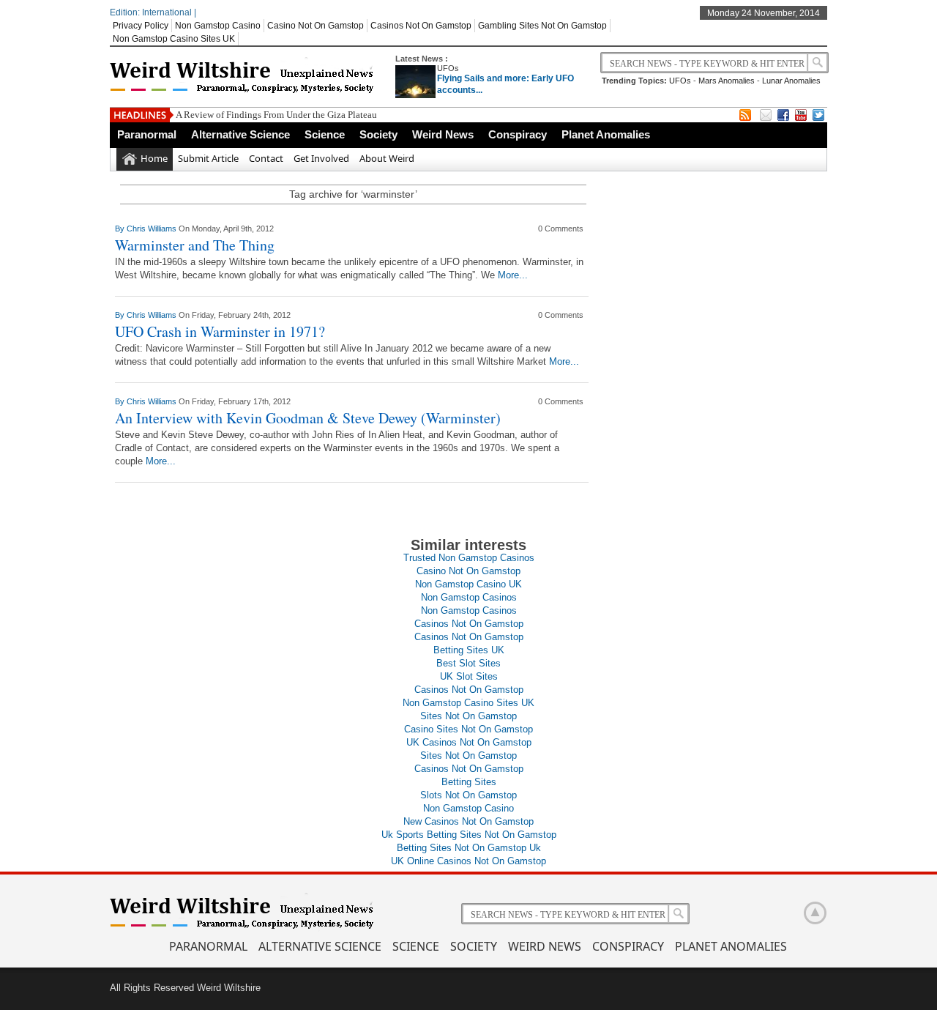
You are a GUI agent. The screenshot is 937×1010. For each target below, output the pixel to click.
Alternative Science (240, 134)
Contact (266, 158)
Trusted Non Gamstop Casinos (468, 557)
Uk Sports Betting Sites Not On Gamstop (468, 834)
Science (325, 134)
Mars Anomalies (726, 80)
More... (513, 275)
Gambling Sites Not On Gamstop (542, 26)
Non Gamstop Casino (218, 26)
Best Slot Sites (468, 663)
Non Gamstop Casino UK (468, 584)
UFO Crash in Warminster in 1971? (220, 331)
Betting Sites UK (468, 650)
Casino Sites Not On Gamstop (468, 729)
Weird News (443, 134)
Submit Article (208, 158)
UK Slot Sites (469, 676)
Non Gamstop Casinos (469, 597)
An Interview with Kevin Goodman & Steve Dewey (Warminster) (308, 418)
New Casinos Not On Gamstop (468, 821)
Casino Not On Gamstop (315, 26)
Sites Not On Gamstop (468, 715)
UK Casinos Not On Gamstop (468, 742)
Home (154, 158)
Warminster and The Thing (195, 245)
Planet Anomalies (605, 134)
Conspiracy (517, 134)
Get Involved (321, 158)
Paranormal (146, 134)
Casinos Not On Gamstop (420, 26)
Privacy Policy (140, 26)
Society (378, 134)
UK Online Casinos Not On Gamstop (468, 860)
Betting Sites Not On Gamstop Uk (469, 847)
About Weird (386, 158)
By (121, 228)
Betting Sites (468, 781)
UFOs (448, 68)
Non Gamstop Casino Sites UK (174, 39)
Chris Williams (153, 228)
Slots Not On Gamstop (468, 795)
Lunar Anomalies (791, 80)
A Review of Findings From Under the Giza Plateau (276, 114)
